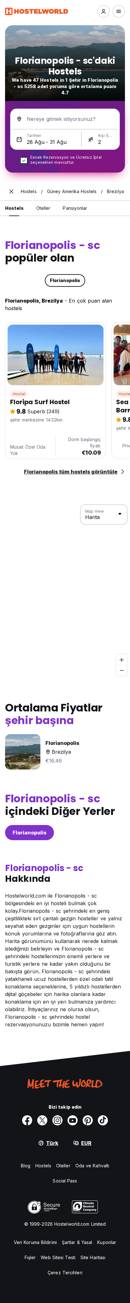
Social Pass (65, 1180)
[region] (65, 590)
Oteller (63, 1165)
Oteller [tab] (43, 208)
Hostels (43, 1165)
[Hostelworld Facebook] (27, 1120)
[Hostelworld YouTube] (73, 1120)
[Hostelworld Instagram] (57, 1120)
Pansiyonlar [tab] (75, 208)
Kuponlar (106, 1242)
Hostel (19, 394)
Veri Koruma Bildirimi (35, 1242)
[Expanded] (11, 191)
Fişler (30, 1257)
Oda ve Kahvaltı (92, 1165)
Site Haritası (92, 1257)
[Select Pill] (103, 11)
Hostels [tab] (14, 208)
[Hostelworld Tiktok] (103, 1120)
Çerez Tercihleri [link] (65, 1272)
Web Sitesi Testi (58, 1257)
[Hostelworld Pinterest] (88, 1120)
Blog (25, 1165)
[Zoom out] (121, 670)
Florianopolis (29, 832)
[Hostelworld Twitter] (42, 1120)
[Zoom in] (121, 660)
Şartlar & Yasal (77, 1242)
